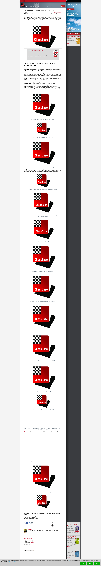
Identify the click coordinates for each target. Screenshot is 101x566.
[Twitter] (29, 523)
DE (51, 6)
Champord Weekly (30, 89)
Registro (32, 542)
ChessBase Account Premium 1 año (35, 50)
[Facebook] (27, 523)
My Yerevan (26, 431)
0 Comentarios (59, 12)
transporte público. (56, 89)
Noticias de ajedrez (33, 6)
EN (52, 6)
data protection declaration (12, 561)
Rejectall (90, 563)
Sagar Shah (30, 529)
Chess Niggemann (56, 524)
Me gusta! (55, 12)
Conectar (75, 1)
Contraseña (26, 541)
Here (69, 560)
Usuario (26, 540)
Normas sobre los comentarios (28, 538)
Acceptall (97, 563)
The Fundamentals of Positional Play (71, 537)
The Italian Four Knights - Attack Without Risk (72, 550)
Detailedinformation (83, 563)
